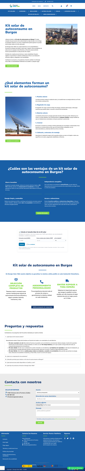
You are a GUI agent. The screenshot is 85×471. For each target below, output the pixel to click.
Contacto (5, 439)
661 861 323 (47, 443)
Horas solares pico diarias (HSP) (45, 238)
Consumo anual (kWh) (24, 238)
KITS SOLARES (11, 11)
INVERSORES (22, 11)
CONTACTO (46, 6)
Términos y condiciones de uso (10, 448)
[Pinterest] (73, 438)
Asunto (38, 390)
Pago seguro (6, 445)
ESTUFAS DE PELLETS (33, 14)
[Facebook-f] (65, 438)
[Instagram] (70, 438)
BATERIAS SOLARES (46, 11)
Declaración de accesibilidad (10, 459)
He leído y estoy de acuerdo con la (56, 419)
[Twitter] (67, 438)
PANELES (58, 11)
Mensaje (38, 408)
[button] (52, 6)
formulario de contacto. (51, 444)
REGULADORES (33, 11)
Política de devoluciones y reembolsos (9, 455)
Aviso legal (5, 442)
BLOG (39, 6)
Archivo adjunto (41, 402)
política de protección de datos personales (65, 419)
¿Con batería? (57, 238)
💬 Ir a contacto (31, 244)
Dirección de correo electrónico (46, 396)
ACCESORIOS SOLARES (69, 11)
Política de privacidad (8, 451)
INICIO (33, 6)
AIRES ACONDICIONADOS (49, 14)
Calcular (22, 244)
